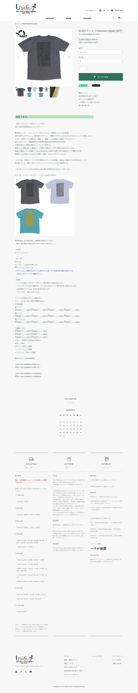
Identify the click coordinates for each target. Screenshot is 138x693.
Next (69, 57)
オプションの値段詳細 (86, 99)
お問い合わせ (116, 663)
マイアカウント (90, 10)
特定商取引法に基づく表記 (88, 96)
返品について (83, 93)
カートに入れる (103, 77)
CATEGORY (50, 18)
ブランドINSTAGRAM (27, 358)
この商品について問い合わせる (89, 102)
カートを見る (116, 660)
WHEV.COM (119, 10)
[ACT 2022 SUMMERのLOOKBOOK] (28, 376)
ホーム (17, 24)
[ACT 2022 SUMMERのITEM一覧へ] (28, 367)
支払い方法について (71, 667)
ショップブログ (97, 656)
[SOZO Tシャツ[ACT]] (23, 310)
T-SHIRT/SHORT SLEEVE (29, 24)
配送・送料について (71, 660)
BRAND (68, 18)
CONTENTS (87, 18)
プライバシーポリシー (71, 674)
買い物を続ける (84, 105)
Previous (18, 57)
